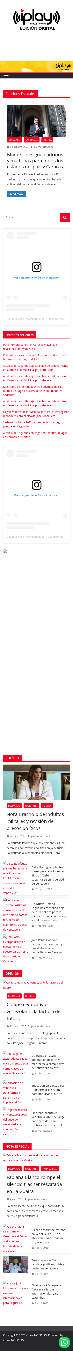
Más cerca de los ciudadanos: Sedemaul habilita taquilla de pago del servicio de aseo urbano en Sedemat (33, 391)
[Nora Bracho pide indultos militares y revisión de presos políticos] (36, 782)
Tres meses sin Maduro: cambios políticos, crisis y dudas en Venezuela (48, 1264)
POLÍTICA (47, 140)
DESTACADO (14, 140)
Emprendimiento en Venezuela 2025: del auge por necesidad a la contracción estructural (48, 1119)
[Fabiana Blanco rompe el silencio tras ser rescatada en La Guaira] (36, 1158)
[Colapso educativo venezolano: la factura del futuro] (36, 985)
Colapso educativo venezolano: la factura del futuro (34, 1011)
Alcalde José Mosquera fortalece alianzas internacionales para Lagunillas (46, 1291)
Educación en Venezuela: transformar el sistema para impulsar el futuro (48, 1090)
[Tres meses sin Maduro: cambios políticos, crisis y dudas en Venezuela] (15, 1267)
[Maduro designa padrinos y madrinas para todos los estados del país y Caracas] (36, 121)
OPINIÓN (29, 996)
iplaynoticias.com (43, 147)
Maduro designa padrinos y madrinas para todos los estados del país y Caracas (35, 160)
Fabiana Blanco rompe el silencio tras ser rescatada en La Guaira (34, 1184)
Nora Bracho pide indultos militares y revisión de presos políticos (35, 821)
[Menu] (6, 75)
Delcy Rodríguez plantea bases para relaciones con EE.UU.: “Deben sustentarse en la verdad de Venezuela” (49, 875)
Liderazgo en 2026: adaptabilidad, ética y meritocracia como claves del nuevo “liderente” (48, 1062)
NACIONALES (32, 140)
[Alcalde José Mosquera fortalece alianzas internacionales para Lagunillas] (15, 1294)
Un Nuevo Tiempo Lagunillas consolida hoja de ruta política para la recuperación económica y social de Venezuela (49, 912)
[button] (64, 1342)
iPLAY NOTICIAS (36, 1335)
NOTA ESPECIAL (50, 1168)
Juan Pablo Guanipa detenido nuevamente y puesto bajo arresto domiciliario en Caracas (47, 946)
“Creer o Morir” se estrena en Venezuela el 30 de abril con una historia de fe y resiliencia (48, 1236)
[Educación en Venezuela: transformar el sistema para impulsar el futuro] (15, 1092)
